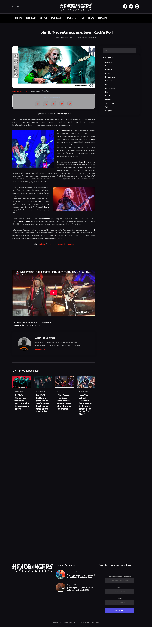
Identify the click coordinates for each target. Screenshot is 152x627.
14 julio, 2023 (61, 392)
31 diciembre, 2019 (41, 392)
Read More (38, 349)
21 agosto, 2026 (72, 572)
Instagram (51, 244)
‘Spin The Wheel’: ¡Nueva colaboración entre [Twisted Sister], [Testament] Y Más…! (85, 405)
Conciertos (109, 66)
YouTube (70, 244)
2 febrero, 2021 (83, 392)
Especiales (109, 84)
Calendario (109, 62)
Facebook (61, 244)
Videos (107, 107)
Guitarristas (45, 322)
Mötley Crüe (19, 325)
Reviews (108, 99)
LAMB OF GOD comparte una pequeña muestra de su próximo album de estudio (42, 403)
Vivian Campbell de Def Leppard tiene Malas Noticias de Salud (81, 576)
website (42, 244)
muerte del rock (34, 325)
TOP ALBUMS (110, 103)
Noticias (26, 91)
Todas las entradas (66, 37)
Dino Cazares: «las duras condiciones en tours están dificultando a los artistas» (64, 402)
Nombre (119, 587)
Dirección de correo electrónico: (119, 576)
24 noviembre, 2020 (20, 392)
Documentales (110, 77)
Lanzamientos (110, 88)
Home (57, 38)
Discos (107, 73)
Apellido (119, 598)
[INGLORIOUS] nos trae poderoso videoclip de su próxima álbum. (21, 402)
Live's (107, 92)
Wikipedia (108, 110)
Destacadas (17, 91)
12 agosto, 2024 (35, 91)
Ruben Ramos (46, 91)
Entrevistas (109, 80)
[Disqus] (28, 424)
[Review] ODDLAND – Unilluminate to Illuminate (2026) (80, 589)
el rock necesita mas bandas (25, 322)
